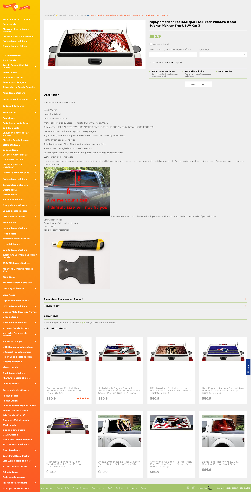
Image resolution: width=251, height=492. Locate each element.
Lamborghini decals (13, 288)
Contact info (47, 488)
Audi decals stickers (14, 93)
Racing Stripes (11, 401)
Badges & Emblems (13, 106)
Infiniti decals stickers (15, 250)
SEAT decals (9, 425)
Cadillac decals (11, 128)
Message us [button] (248, 367)
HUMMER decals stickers (16, 238)
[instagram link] (193, 488)
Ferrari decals (10, 194)
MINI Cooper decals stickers (18, 347)
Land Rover (9, 295)
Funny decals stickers (15, 205)
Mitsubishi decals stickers (17, 352)
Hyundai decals (11, 244)
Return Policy (52, 306)
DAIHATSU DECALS (13, 159)
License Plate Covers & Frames (20, 312)
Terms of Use (98, 488)
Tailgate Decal (10, 472)
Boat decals (9, 118)
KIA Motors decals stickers (17, 282)
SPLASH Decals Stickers (16, 444)
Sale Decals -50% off (14, 415)
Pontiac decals (11, 383)
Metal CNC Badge (12, 341)
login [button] (82, 322)
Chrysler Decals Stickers (16, 140)
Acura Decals (10, 72)
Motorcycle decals (12, 361)
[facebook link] (188, 488)
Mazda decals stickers (15, 322)
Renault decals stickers (15, 410)
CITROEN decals (11, 145)
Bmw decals (9, 24)
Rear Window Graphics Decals (19, 405)
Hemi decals (9, 222)
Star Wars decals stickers (17, 461)
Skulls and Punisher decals (17, 439)
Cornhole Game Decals (15, 155)
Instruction (132, 488)
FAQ (110, 488)
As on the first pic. (161, 44)
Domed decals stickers (15, 185)
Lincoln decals (10, 317)
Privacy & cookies (80, 488)
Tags (143, 488)
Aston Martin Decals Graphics (19, 87)
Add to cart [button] (198, 84)
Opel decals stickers (14, 373)
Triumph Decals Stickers (16, 488)
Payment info (62, 488)
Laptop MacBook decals (16, 300)
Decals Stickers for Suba (16, 172)
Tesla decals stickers (14, 477)
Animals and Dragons (14, 82)
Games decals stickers (15, 211)
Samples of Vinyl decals (16, 420)
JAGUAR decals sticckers (16, 263)
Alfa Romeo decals (13, 77)
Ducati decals (10, 190)
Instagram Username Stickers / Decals (20, 256)
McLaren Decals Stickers (16, 328)
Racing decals (10, 396)
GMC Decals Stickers (14, 216)
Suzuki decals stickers (15, 466)
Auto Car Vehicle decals (16, 99)
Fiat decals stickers (13, 199)
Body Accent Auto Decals (16, 123)
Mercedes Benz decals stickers (15, 334)
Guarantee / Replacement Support (63, 299)
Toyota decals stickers (15, 46)
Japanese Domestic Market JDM (18, 270)
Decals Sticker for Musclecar (18, 36)
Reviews (119, 488)
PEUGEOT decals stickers (17, 378)
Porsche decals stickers (16, 390)
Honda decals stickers (15, 228)
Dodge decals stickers (15, 41)
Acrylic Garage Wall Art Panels (15, 66)
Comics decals (10, 150)
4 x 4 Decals (9, 60)
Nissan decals (10, 367)
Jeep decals (9, 277)
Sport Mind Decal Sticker (16, 456)
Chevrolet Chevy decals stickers (16, 30)
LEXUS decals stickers (15, 306)
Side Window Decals (14, 430)
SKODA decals (10, 435)
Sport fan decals (11, 450)
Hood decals (9, 234)
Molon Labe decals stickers (17, 357)
